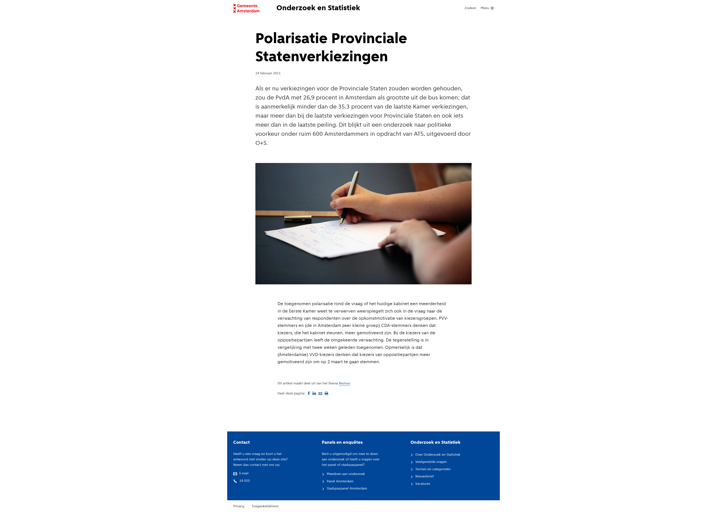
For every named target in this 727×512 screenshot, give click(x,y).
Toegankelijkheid (265, 506)
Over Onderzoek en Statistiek (437, 455)
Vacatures (422, 484)
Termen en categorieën (433, 469)
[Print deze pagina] (326, 393)
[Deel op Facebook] (308, 393)
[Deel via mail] (320, 393)
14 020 (244, 481)
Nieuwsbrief (424, 476)
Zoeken (470, 8)
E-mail (244, 473)
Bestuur (344, 383)
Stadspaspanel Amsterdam (347, 488)
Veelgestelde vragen (431, 462)
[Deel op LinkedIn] (314, 393)
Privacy (238, 506)
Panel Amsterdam (340, 481)
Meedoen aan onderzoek (346, 474)
